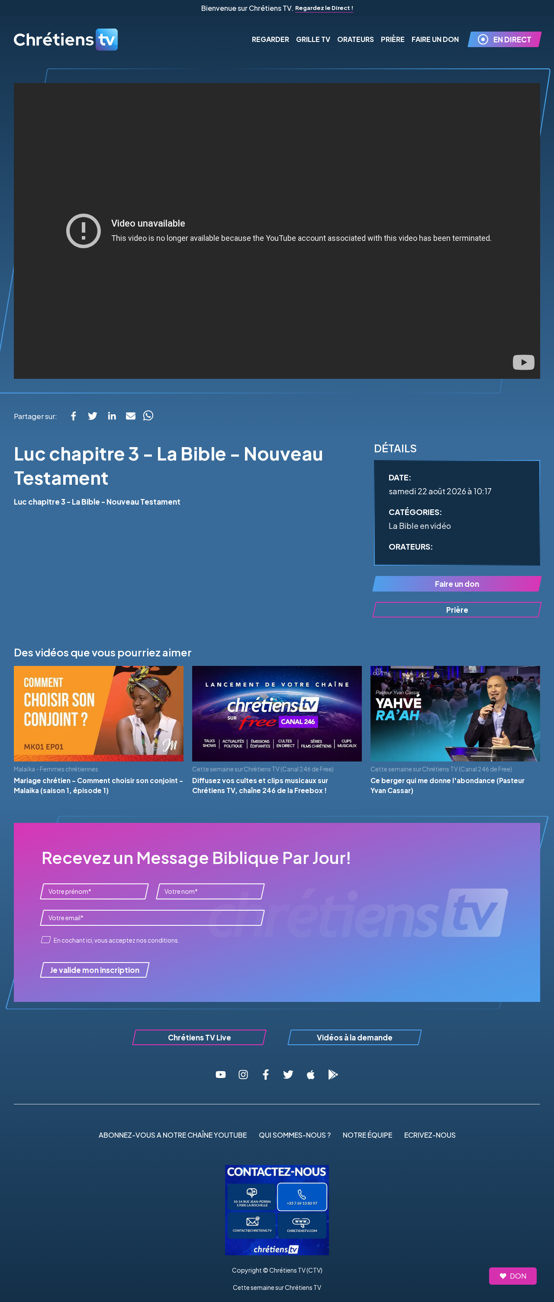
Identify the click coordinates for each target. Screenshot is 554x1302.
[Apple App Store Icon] (311, 1074)
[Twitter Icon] (288, 1074)
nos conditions (157, 940)
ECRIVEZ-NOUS (430, 1134)
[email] (130, 415)
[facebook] (73, 415)
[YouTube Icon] (221, 1074)
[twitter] (92, 415)
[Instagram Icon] (243, 1074)
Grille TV (313, 39)
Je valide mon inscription (94, 970)
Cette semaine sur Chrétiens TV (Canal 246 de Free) (263, 769)
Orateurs (355, 39)
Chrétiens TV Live (199, 1037)
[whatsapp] (148, 416)
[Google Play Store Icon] (333, 1074)
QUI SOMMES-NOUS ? (295, 1134)
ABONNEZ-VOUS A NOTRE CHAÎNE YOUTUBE (173, 1134)
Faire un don (457, 584)
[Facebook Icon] (266, 1074)
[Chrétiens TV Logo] (66, 40)
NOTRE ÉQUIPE (367, 1134)
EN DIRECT (512, 39)
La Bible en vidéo (420, 526)
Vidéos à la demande (355, 1037)
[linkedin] (111, 415)
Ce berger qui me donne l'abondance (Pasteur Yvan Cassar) (447, 785)
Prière (393, 39)
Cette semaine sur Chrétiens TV (277, 1287)
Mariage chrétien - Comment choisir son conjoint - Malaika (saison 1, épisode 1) (98, 785)
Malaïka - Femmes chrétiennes (56, 769)
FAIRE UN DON (435, 39)
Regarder (270, 39)
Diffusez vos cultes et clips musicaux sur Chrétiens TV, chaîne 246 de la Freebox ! (260, 785)
